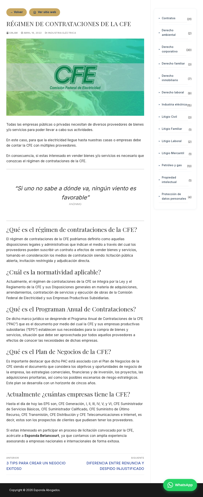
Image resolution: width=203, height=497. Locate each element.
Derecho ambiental (169, 32)
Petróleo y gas (172, 165)
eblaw (13, 32)
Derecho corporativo (170, 49)
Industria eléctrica (61, 32)
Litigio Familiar (172, 128)
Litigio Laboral (172, 141)
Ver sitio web (47, 12)
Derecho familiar (173, 63)
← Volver (16, 12)
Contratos (168, 18)
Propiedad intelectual (169, 180)
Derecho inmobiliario (170, 78)
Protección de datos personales (174, 196)
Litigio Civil (169, 116)
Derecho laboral (173, 92)
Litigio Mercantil (173, 153)
